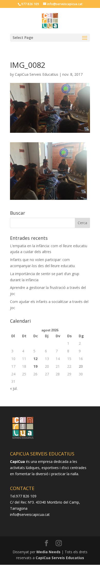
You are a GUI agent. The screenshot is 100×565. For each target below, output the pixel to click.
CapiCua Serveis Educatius (36, 74)
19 (35, 366)
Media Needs (48, 551)
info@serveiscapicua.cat (30, 514)
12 (35, 358)
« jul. (13, 388)
